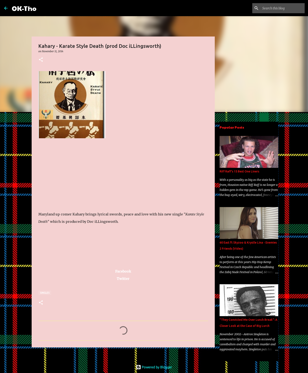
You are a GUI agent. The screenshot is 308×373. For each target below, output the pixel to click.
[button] (40, 60)
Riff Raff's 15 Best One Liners (239, 171)
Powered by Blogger (156, 367)
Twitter (123, 278)
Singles (45, 292)
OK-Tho (24, 8)
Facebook (123, 271)
